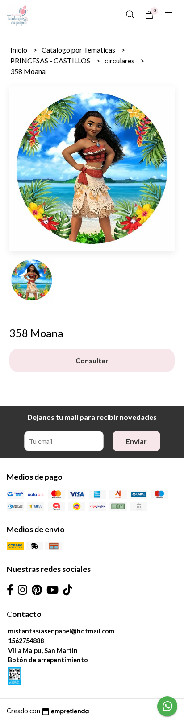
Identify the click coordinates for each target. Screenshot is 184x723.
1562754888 (26, 641)
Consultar (92, 360)
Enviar (136, 441)
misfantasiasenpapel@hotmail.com (61, 631)
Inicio (19, 49)
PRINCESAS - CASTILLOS (51, 60)
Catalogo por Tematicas (79, 49)
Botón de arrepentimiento (48, 660)
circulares (120, 60)
